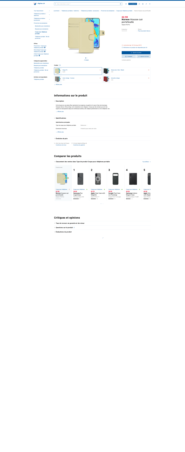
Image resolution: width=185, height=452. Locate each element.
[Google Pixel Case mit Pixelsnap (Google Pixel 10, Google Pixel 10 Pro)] (115, 183)
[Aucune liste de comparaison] (143, 4)
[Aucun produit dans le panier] (150, 4)
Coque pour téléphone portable (41, 32)
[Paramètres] (126, 4)
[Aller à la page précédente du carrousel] (56, 182)
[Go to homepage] (39, 4)
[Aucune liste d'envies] (146, 4)
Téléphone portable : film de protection (42, 37)
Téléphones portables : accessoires (40, 19)
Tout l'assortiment (38, 10)
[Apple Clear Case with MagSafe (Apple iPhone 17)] (98, 183)
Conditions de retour (61, 145)
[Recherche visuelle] (120, 3)
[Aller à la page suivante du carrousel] (148, 182)
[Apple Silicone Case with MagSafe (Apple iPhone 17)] (150, 183)
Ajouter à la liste (144, 56)
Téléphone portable (39, 68)
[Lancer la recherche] (55, 3)
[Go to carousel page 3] (103, 203)
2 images (86, 60)
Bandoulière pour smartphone (42, 26)
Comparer (129, 56)
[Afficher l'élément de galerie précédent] (53, 35)
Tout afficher (145, 161)
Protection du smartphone (40, 23)
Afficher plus (59, 84)
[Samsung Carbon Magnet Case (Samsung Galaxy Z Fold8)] (133, 183)
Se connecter (132, 4)
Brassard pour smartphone (41, 29)
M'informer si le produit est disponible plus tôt (135, 47)
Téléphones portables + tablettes (40, 14)
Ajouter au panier (137, 52)
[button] (136, 45)
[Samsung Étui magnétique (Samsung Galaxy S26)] (80, 183)
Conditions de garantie (79, 145)
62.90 (125, 17)
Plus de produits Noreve (144, 30)
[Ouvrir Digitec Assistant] (139, 4)
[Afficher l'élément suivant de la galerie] (119, 35)
